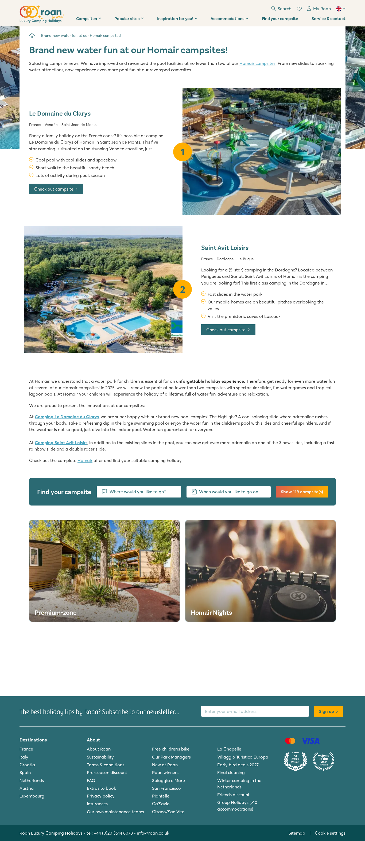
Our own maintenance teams (115, 811)
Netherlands (32, 780)
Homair (84, 460)
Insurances (97, 803)
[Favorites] (299, 8)
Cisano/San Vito (168, 811)
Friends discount (233, 794)
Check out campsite (53, 189)
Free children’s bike (170, 749)
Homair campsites (257, 63)
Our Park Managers (171, 757)
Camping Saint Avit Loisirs (61, 442)
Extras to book (101, 788)
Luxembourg (32, 796)
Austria (27, 788)
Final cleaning (231, 772)
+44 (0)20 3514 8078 (113, 833)
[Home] (32, 35)
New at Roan (165, 764)
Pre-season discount (107, 772)
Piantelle (160, 796)
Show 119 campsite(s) (302, 491)
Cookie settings (330, 833)
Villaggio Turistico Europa (242, 757)
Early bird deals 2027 (238, 764)
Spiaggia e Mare (168, 780)
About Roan (99, 749)
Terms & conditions (105, 764)
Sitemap (297, 833)
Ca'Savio (161, 803)
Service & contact (328, 18)
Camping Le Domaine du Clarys (67, 416)
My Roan (322, 8)
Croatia (27, 764)
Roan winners (165, 772)
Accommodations (227, 18)
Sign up (326, 711)
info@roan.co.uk (153, 833)
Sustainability (100, 757)
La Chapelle (229, 749)
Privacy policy (101, 796)
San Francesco (166, 788)
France (26, 749)
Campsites (86, 18)
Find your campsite (280, 18)
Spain (25, 772)
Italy (24, 757)
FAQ (91, 780)
